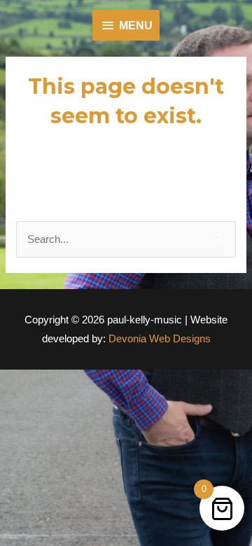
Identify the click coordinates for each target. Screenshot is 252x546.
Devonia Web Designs (158, 338)
